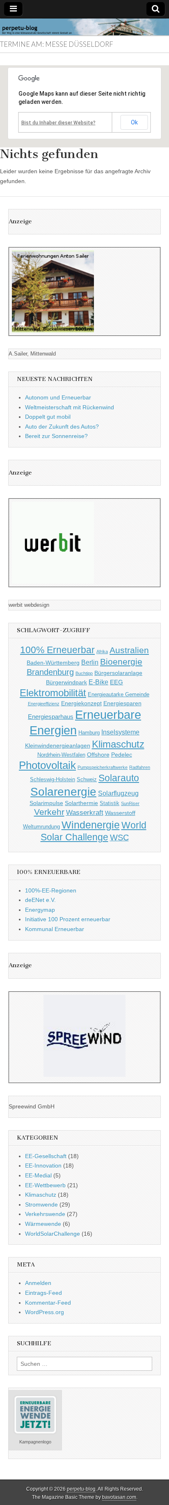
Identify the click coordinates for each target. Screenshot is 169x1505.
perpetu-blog (81, 1489)
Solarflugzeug (118, 793)
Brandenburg (50, 672)
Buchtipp (84, 673)
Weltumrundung (41, 827)
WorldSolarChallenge (52, 1233)
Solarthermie (81, 803)
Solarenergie (63, 791)
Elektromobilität (53, 692)
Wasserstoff (120, 813)
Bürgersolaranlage (118, 673)
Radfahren (139, 767)
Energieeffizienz (43, 703)
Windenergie (91, 825)
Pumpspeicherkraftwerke (103, 767)
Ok (134, 122)
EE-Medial (38, 1175)
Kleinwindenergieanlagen (57, 745)
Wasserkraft (84, 813)
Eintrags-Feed (43, 1292)
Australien (129, 650)
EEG (116, 682)
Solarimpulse (46, 803)
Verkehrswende (45, 1214)
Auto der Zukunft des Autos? (62, 426)
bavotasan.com (119, 1497)
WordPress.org (44, 1312)
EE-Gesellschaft (45, 1156)
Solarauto (118, 778)
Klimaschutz (118, 744)
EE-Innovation (43, 1165)
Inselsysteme (120, 732)
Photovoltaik (47, 765)
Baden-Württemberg (53, 662)
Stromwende (41, 1204)
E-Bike (98, 682)
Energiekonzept (81, 703)
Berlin (89, 662)
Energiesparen (122, 703)
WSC (119, 837)
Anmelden (38, 1283)
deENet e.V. (40, 900)
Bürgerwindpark (66, 682)
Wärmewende (43, 1224)
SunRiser (130, 803)
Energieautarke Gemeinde (118, 694)
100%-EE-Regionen (50, 890)
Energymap (40, 909)
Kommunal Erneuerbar (54, 929)
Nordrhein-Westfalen (61, 755)
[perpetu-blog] (84, 26)
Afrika (102, 651)
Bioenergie (121, 661)
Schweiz (87, 779)
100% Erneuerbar (57, 650)
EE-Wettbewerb (45, 1185)
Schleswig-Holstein (52, 779)
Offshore (98, 754)
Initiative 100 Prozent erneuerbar (67, 919)
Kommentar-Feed (48, 1302)
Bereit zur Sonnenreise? (56, 436)
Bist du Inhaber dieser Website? (58, 123)
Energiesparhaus (50, 716)
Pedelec (121, 754)
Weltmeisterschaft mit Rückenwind (69, 407)
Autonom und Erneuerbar (58, 397)
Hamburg (89, 733)
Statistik (109, 803)
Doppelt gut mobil (48, 416)
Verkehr (49, 812)
